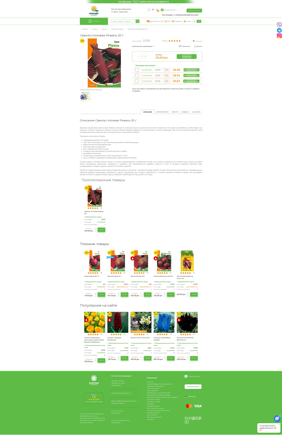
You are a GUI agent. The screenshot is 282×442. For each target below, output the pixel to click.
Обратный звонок (194, 10)
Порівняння (186, 46)
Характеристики (162, 112)
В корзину (186, 56)
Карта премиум (152, 390)
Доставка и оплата (153, 401)
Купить (101, 229)
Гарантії (175, 112)
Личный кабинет (193, 376)
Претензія (150, 419)
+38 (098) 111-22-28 (117, 381)
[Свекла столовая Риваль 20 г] (104, 63)
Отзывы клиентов (153, 406)
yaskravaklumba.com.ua (88, 418)
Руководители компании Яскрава (159, 395)
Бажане (199, 46)
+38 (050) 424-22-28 (118, 383)
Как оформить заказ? (154, 417)
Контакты (150, 382)
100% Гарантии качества (155, 408)
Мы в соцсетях (152, 415)
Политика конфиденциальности (158, 410)
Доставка (196, 112)
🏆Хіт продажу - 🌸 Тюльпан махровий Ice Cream (180, 15)
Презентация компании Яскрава (158, 393)
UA (195, 21)
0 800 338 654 (119, 11)
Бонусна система (153, 388)
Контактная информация (120, 9)
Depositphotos (116, 422)
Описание (147, 112)
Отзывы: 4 (185, 112)
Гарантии (150, 404)
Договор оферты (153, 412)
